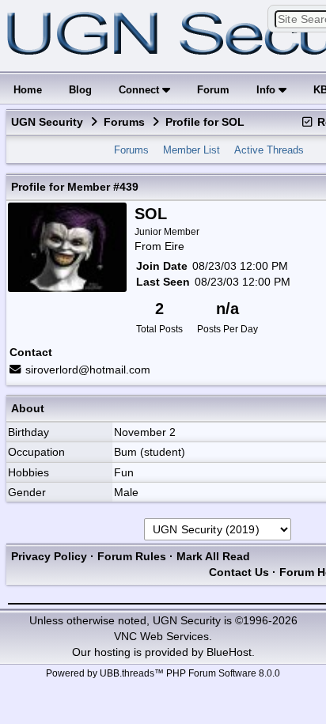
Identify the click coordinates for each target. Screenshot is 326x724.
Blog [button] (80, 90)
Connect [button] (140, 90)
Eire (174, 246)
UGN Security (47, 122)
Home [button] (27, 90)
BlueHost (229, 652)
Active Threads (269, 150)
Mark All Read (213, 556)
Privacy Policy (49, 556)
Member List (191, 150)
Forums (124, 122)
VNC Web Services (161, 636)
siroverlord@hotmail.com (87, 369)
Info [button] (267, 90)
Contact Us (239, 572)
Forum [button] (213, 90)
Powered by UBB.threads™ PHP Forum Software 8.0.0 (163, 673)
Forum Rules (131, 556)
